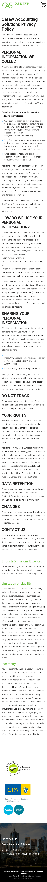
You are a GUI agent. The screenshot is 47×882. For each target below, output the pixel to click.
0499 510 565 (12, 850)
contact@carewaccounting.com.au (22, 853)
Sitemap (31, 876)
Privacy (9, 876)
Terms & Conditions (20, 876)
